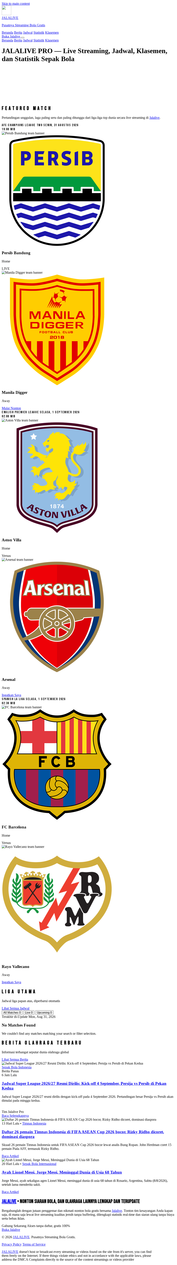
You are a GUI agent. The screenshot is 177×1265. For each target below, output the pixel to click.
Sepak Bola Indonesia (17, 1067)
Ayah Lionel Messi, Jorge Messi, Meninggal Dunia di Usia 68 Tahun (62, 1172)
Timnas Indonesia (34, 1123)
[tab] (12, 1012)
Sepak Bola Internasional (39, 1164)
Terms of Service (34, 1244)
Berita (18, 32)
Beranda (7, 32)
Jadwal (28, 32)
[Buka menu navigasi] (22, 37)
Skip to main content (16, 3)
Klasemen (52, 32)
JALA (9, 1201)
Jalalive (154, 117)
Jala (117, 1211)
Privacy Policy (12, 1244)
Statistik (38, 32)
